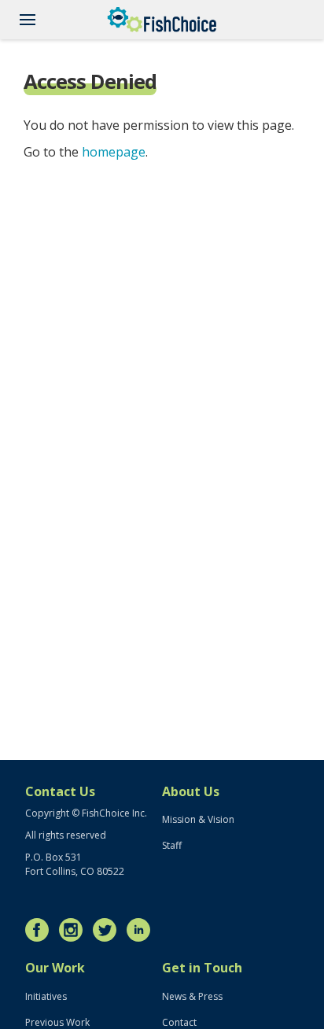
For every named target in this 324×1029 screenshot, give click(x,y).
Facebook (41, 930)
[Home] (162, 19)
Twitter (108, 930)
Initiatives (46, 996)
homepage (113, 151)
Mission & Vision (198, 819)
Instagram (74, 930)
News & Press (192, 996)
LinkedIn (142, 930)
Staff (172, 845)
